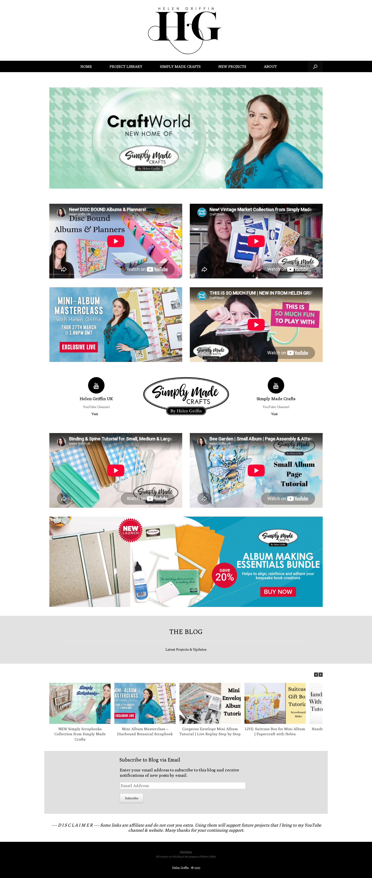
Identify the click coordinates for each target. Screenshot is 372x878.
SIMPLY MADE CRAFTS (180, 66)
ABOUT (270, 66)
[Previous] (316, 674)
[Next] (321, 674)
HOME (86, 66)
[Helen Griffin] (186, 30)
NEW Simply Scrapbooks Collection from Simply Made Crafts (80, 734)
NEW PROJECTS (232, 66)
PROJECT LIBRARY (126, 66)
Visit (95, 414)
